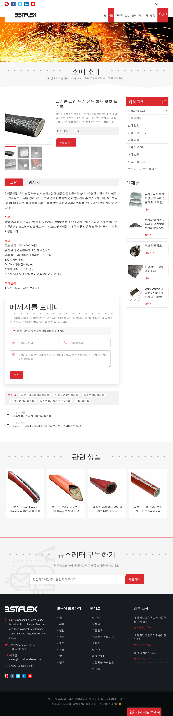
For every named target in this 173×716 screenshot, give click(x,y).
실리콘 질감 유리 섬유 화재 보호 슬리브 (43, 331)
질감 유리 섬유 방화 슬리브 (35, 394)
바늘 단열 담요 (136, 161)
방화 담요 (133, 125)
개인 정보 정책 (88, 703)
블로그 (55, 703)
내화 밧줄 (133, 154)
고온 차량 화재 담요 (103, 662)
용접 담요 (97, 623)
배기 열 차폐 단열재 (145, 652)
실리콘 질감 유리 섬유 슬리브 (55, 400)
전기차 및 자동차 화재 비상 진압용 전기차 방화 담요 (155, 223)
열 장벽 (96, 649)
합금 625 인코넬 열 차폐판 (154, 269)
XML (75, 703)
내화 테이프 (135, 139)
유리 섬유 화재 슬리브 (66, 394)
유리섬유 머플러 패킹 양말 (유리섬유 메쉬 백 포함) (155, 198)
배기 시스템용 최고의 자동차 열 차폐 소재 (150, 619)
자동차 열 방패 (136, 110)
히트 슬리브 (135, 118)
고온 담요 (97, 630)
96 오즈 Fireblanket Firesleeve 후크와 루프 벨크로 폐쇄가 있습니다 (25, 509)
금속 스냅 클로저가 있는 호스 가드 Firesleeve (148, 509)
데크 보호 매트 (100, 655)
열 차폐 (96, 617)
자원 (61, 643)
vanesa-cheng (25, 665)
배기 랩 (96, 643)
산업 (127, 15)
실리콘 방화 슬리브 (94, 394)
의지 (141, 15)
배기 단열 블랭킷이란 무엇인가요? (150, 637)
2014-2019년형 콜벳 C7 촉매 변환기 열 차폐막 (154, 292)
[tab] (14, 182)
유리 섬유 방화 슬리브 (22, 400)
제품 (111, 15)
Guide (119, 15)
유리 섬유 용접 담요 (103, 636)
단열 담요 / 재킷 (137, 132)
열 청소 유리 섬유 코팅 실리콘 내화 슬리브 (107, 509)
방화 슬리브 (83, 400)
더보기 (148, 209)
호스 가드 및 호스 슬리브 (142, 168)
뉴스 (61, 649)
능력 (134, 15)
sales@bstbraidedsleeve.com (25, 659)
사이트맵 (66, 703)
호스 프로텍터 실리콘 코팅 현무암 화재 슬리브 (66, 509)
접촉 (152, 15)
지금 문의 (65, 142)
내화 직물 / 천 (136, 147)
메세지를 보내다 (148, 712)
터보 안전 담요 (153, 245)
